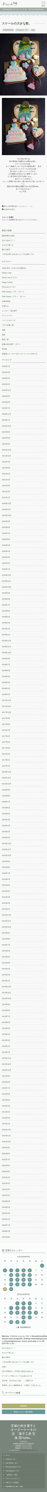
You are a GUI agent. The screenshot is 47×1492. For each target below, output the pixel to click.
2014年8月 (6, 939)
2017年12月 (6, 700)
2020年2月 (6, 563)
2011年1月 (6, 1195)
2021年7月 (6, 462)
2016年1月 (6, 837)
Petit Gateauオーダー (13, 1471)
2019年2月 (6, 629)
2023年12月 (6, 414)
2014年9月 (6, 933)
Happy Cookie (7, 282)
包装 (3, 330)
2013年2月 (6, 1046)
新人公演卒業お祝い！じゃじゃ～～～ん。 (19, 206)
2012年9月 (6, 1076)
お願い (4, 1367)
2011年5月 (6, 1171)
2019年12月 (6, 575)
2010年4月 (6, 1213)
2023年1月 (6, 420)
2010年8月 (6, 1201)
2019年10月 (6, 587)
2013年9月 (6, 1004)
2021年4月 (6, 480)
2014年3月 (6, 969)
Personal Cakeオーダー (13, 1467)
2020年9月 (6, 521)
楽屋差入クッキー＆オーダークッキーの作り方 (19, 354)
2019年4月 (6, 623)
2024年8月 (6, 402)
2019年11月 (6, 581)
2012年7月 (6, 1088)
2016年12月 (6, 772)
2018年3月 (6, 682)
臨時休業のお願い (8, 236)
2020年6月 (6, 539)
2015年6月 (6, 879)
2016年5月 (6, 814)
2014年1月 (6, 981)
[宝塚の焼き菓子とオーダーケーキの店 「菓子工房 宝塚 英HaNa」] (10, 3)
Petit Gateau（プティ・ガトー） (14, 296)
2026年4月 (6, 372)
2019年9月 (6, 593)
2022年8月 (6, 432)
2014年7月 (6, 945)
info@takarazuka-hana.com (29, 1450)
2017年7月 (6, 730)
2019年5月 (6, 617)
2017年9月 (6, 718)
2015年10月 (6, 855)
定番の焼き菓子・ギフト (11, 344)
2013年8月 (6, 1010)
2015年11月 (6, 849)
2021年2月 (6, 491)
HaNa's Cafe (7, 273)
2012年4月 (6, 1106)
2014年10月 (6, 927)
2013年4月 (6, 1034)
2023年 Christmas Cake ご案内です (17, 1381)
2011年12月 (6, 1130)
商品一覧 (5, 339)
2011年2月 (6, 1189)
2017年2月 (6, 760)
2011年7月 (6, 1159)
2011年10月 (6, 1142)
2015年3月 (6, 897)
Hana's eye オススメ (10, 277)
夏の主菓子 (6, 249)
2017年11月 (6, 706)
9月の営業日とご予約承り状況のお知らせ (17, 1371)
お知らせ (5, 306)
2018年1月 (6, 694)
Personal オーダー (23, 30)
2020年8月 (6, 527)
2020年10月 (6, 515)
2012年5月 (6, 1100)
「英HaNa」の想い (12, 1475)
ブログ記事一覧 (8, 325)
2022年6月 (6, 438)
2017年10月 (6, 712)
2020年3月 (6, 557)
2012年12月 (6, 1058)
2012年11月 (6, 1064)
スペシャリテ (7, 315)
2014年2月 (6, 975)
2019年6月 (6, 611)
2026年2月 (6, 384)
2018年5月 (6, 670)
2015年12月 (6, 843)
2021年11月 (6, 456)
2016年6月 (6, 808)
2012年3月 (6, 1112)
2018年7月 (6, 664)
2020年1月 (6, 569)
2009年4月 (6, 1231)
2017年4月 (6, 748)
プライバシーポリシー (13, 1478)
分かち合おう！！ (8, 240)
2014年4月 (6, 963)
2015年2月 (6, 903)
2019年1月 (6, 635)
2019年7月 (6, 605)
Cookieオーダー (11, 1459)
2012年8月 (6, 1082)
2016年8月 (6, 796)
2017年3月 (6, 754)
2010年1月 (6, 1219)
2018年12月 (6, 641)
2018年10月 (6, 653)
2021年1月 (6, 497)
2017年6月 (6, 736)
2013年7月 (6, 1016)
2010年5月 (6, 1207)
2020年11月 (6, 509)
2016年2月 (6, 831)
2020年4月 (6, 551)
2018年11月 (6, 647)
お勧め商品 (6, 301)
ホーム (8, 1455)
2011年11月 (6, 1136)
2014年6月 (6, 951)
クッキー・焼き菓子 (9, 311)
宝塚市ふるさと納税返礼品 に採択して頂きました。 (22, 1385)
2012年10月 (6, 1070)
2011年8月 (6, 1153)
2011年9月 (6, 1148)
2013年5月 (6, 1028)
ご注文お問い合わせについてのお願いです (18, 254)
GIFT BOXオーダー (12, 1463)
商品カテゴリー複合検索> (23, 1412)
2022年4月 (6, 444)
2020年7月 (6, 533)
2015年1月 (6, 909)
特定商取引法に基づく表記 (14, 1486)
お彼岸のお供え (9, 209)
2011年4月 (6, 1177)
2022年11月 (6, 426)
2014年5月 (6, 957)
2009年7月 (6, 1225)
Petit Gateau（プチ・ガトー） (13, 292)
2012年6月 (6, 1094)
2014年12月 (6, 915)
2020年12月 (6, 503)
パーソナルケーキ (8, 320)
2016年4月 (6, 820)
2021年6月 (6, 468)
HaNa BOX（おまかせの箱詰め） (14, 268)
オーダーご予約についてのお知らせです (17, 1376)
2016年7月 (6, 802)
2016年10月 (6, 784)
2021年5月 (6, 474)
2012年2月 (6, 1118)
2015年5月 (6, 885)
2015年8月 (6, 867)
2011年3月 (6, 1183)
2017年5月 (6, 742)
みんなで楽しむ (8, 245)
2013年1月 (6, 1052)
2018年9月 (6, 659)
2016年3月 (6, 826)
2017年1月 (6, 766)
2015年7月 (6, 873)
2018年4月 (6, 676)
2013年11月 (6, 993)
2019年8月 (6, 599)
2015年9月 (6, 861)
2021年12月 (6, 450)
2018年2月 (6, 688)
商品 (3, 335)
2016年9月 (6, 790)
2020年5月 (6, 545)
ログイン (23, 220)
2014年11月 (6, 921)
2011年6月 (6, 1165)
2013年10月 (6, 998)
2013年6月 (6, 1022)
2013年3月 (6, 1040)
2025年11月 (6, 390)
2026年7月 (6, 366)
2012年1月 (6, 1124)
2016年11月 (6, 778)
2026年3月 (6, 378)
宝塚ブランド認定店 (12, 1482)
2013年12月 (6, 987)
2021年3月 (6, 486)
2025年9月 (6, 396)
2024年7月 (6, 408)
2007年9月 (6, 1237)
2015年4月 (6, 891)
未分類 (4, 349)
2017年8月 (6, 724)
